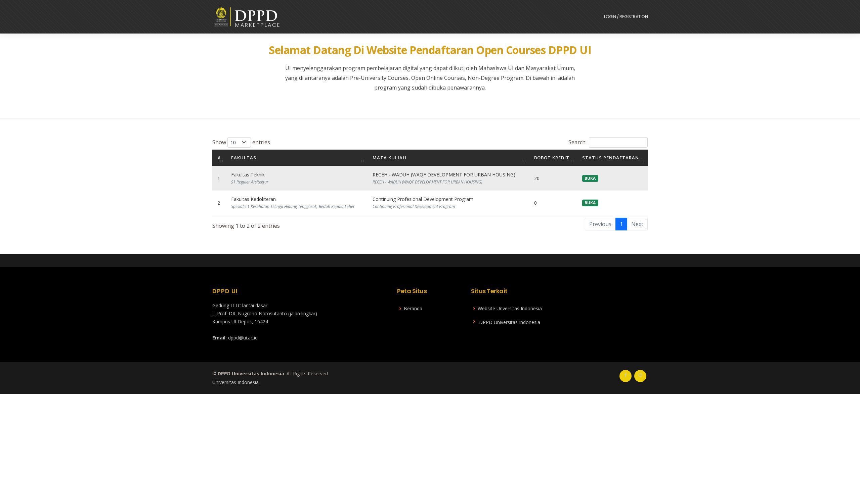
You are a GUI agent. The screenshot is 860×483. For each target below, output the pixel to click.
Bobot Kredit (551, 158)
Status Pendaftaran (610, 158)
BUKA (590, 178)
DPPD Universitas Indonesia (509, 322)
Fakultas (243, 158)
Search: (577, 142)
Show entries (241, 142)
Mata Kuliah (389, 158)
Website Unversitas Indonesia (510, 308)
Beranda (413, 308)
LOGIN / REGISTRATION (626, 16)
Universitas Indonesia (235, 382)
